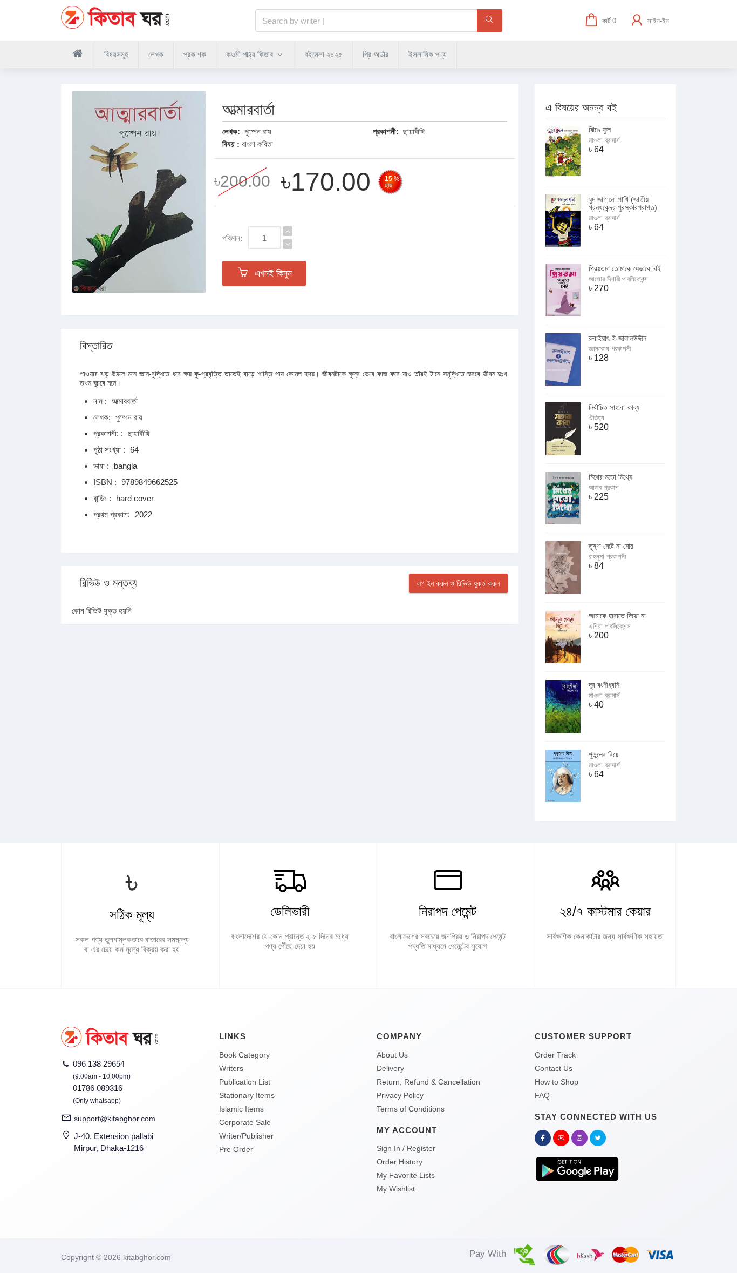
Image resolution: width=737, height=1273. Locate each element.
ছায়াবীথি (414, 131)
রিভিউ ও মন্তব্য (109, 583)
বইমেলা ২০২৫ (324, 54)
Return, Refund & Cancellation (428, 1081)
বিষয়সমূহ (116, 54)
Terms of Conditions (411, 1108)
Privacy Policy (400, 1095)
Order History (399, 1161)
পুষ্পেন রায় (257, 131)
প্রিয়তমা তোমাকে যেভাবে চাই (625, 268)
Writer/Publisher (246, 1135)
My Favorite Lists (406, 1175)
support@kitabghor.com (114, 1118)
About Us (392, 1054)
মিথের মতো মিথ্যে (610, 477)
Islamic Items (241, 1108)
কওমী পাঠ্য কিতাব (250, 54)
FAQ (542, 1095)
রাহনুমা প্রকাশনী (607, 557)
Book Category (244, 1054)
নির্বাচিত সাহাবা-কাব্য (614, 407)
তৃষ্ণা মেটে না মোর (611, 546)
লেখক (155, 54)
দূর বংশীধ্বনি (604, 685)
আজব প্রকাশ (604, 487)
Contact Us (553, 1068)
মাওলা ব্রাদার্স (604, 140)
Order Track (555, 1054)
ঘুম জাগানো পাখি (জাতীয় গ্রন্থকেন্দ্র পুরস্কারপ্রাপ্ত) (623, 203)
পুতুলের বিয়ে (603, 754)
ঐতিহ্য (596, 418)
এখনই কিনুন (270, 273)
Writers (231, 1068)
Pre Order (236, 1149)
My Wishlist (396, 1188)
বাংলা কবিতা (257, 144)
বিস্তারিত (96, 346)
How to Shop (556, 1081)
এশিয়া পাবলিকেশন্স (610, 626)
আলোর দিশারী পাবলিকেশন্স (618, 279)
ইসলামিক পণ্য (427, 54)
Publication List (244, 1081)
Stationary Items (247, 1095)
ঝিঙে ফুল (600, 129)
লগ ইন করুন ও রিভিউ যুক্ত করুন (458, 583)
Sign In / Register (406, 1148)
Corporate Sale (245, 1122)
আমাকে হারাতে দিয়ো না (617, 615)
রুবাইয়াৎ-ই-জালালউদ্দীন (617, 338)
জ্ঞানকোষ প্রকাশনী (610, 349)
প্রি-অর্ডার (375, 54)
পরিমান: (232, 238)
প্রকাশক (194, 54)
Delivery (390, 1068)
